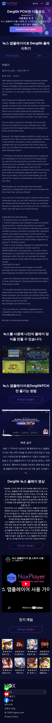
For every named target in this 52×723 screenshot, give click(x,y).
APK (39, 56)
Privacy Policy (11, 716)
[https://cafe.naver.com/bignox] (6, 688)
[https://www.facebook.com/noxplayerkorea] (6, 700)
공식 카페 (9, 700)
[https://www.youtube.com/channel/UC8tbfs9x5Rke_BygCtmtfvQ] (6, 694)
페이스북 (9, 704)
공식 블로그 (10, 696)
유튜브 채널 (10, 708)
